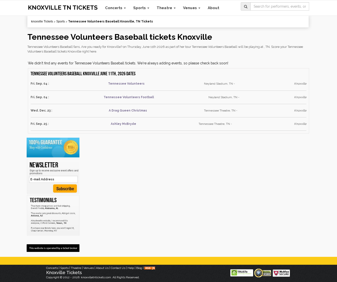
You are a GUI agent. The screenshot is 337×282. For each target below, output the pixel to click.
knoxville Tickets (42, 21)
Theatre (165, 8)
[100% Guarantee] (53, 147)
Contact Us (118, 268)
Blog (139, 268)
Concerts (114, 8)
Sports (140, 8)
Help (131, 268)
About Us (102, 268)
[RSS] (149, 268)
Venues (190, 8)
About (213, 8)
